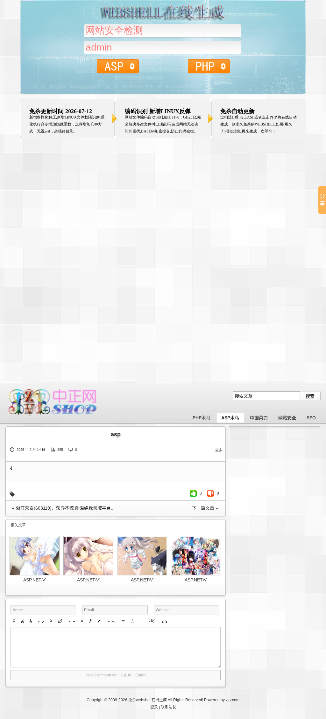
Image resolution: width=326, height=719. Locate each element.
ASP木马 (230, 417)
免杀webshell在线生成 (147, 700)
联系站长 (168, 707)
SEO (311, 417)
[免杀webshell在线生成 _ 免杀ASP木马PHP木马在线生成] (53, 415)
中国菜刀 (259, 417)
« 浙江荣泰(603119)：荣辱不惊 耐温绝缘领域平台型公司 (68, 508)
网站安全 (287, 417)
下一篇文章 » (205, 508)
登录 (154, 707)
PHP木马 (201, 417)
